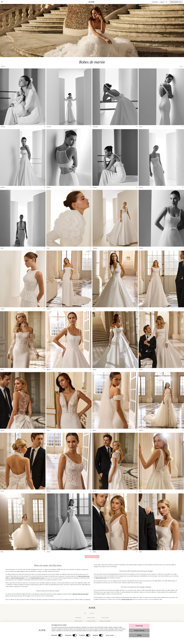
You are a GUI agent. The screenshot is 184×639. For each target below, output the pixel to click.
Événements (155, 2)
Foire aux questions (91, 621)
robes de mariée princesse (17, 578)
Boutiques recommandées (105, 621)
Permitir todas (139, 625)
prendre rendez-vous (127, 599)
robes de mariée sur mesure (37, 578)
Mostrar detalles (110, 635)
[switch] (75, 635)
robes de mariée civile (101, 578)
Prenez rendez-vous (176, 2)
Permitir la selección (139, 630)
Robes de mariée (78, 621)
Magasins (161, 2)
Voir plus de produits (92, 556)
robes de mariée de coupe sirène (80, 594)
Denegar (139, 635)
